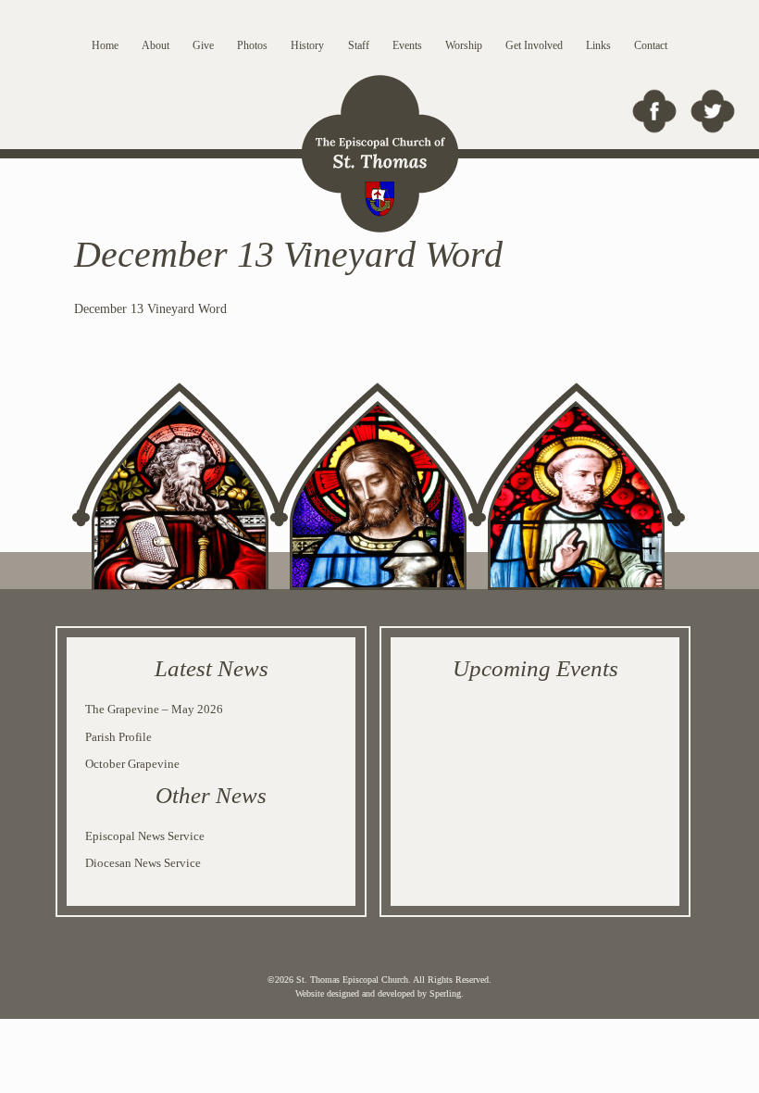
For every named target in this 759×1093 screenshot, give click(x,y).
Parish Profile (118, 737)
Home (105, 45)
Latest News (211, 668)
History (307, 45)
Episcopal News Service (145, 836)
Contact (650, 45)
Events (407, 45)
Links (598, 45)
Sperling (445, 993)
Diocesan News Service (143, 863)
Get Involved (534, 45)
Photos (252, 45)
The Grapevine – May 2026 (154, 709)
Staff (358, 45)
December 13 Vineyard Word (150, 309)
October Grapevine (132, 764)
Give (203, 45)
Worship (463, 45)
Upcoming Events (535, 668)
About (155, 45)
